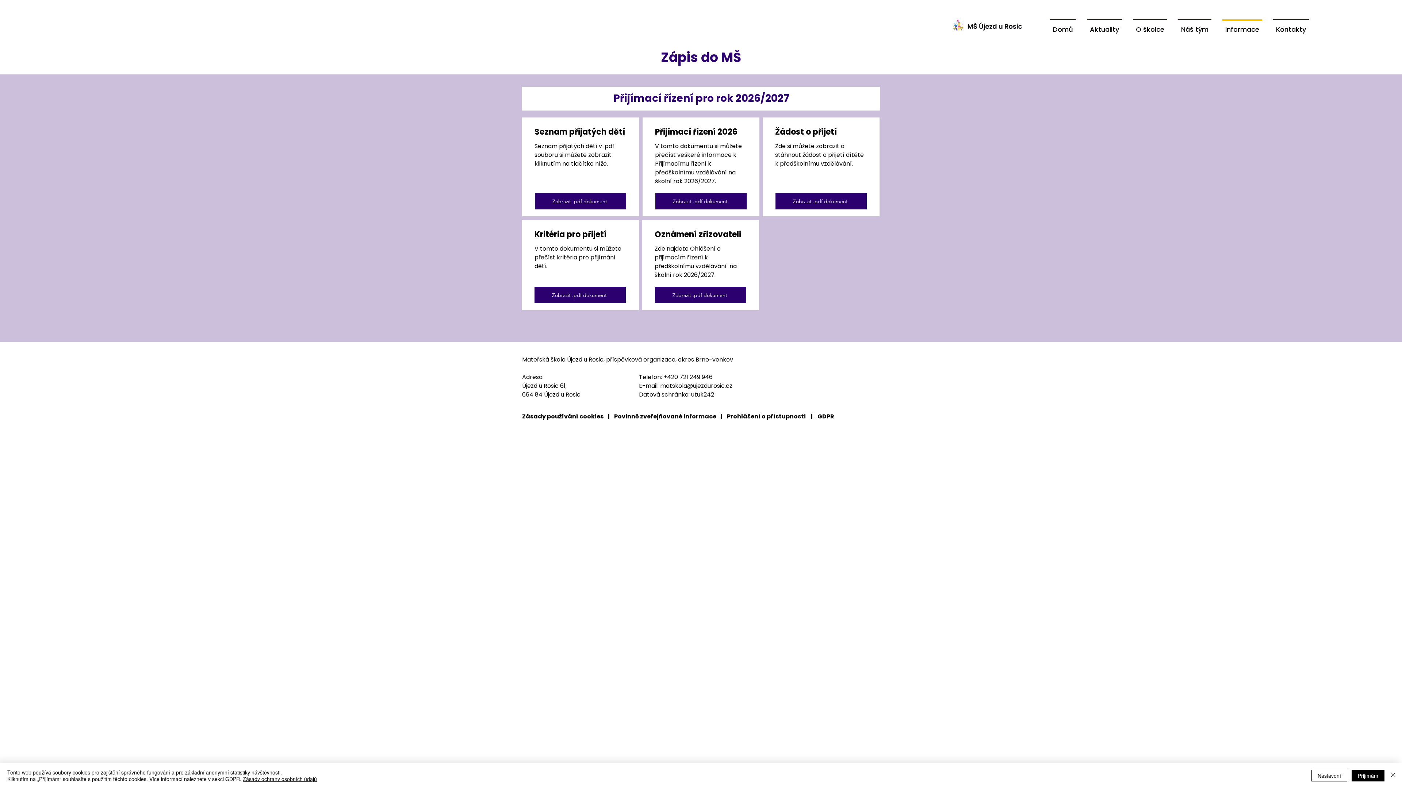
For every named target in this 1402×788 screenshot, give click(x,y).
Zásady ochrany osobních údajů (280, 779)
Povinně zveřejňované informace (665, 416)
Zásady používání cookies (563, 416)
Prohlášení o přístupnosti (766, 416)
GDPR (825, 416)
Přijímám (1368, 775)
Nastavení (1329, 775)
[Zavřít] (1393, 775)
